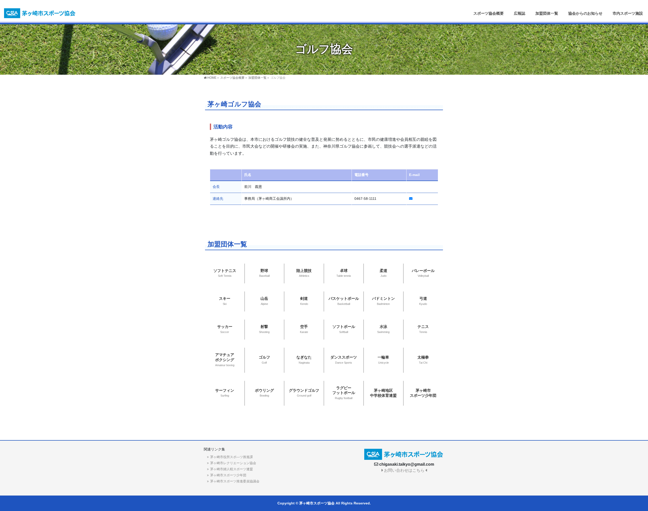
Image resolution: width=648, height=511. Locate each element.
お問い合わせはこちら (404, 470)
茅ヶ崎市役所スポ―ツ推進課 (231, 457)
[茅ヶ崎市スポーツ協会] (40, 12)
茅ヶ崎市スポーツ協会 (317, 503)
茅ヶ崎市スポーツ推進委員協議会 (234, 481)
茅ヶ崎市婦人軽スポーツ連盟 (231, 469)
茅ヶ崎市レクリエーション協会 (233, 463)
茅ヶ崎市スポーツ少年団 (228, 475)
